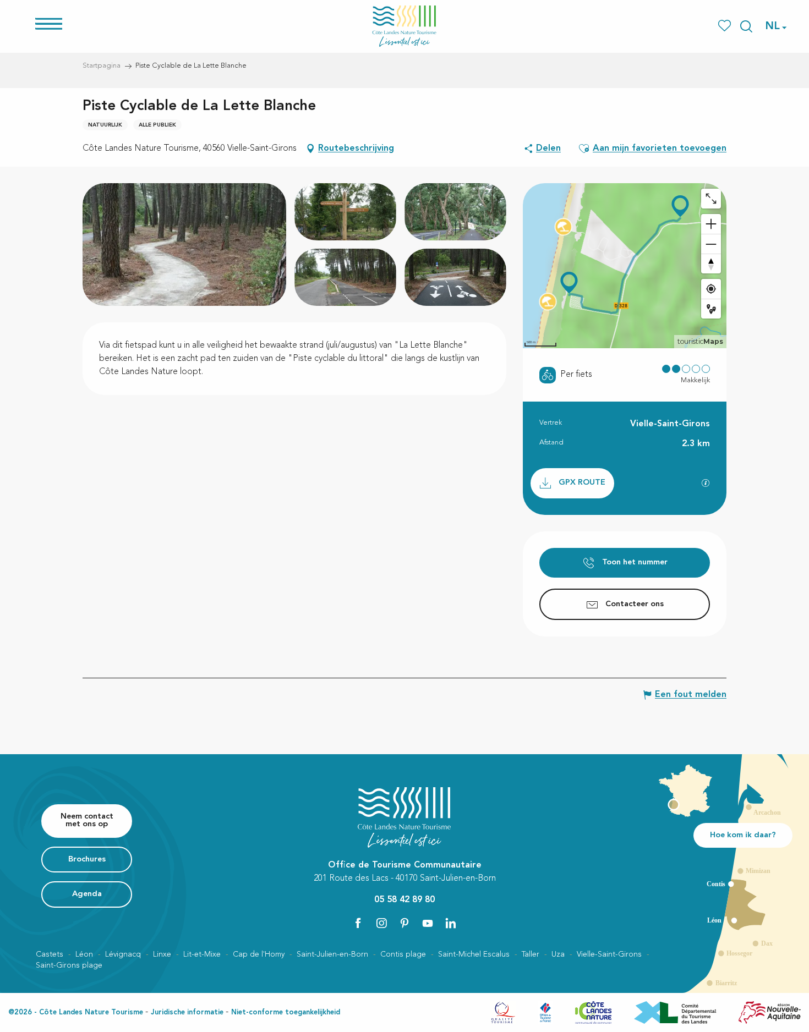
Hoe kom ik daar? (743, 835)
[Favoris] (725, 26)
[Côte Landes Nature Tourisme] (404, 26)
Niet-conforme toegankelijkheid (285, 1012)
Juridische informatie (187, 1012)
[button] (746, 26)
